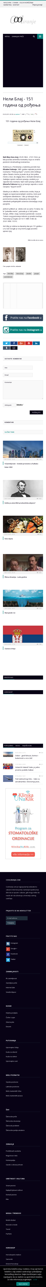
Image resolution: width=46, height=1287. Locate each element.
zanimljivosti (8, 277)
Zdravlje (10, 1144)
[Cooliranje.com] (23, 20)
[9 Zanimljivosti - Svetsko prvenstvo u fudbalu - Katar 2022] (23, 450)
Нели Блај (19, 273)
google (36, 273)
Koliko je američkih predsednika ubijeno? (20, 503)
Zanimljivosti (12, 971)
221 (42, 764)
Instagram (14, 943)
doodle (29, 273)
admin (18, 114)
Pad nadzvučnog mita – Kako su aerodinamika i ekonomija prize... (27, 780)
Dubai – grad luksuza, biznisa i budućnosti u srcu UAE (26, 756)
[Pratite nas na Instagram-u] (23, 334)
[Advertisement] (23, 63)
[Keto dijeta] (23, 525)
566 (42, 752)
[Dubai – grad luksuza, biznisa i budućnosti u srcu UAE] (8, 754)
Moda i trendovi (13, 1213)
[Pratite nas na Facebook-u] (23, 321)
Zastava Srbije (10, 649)
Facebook (14, 954)
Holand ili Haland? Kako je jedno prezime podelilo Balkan (27, 768)
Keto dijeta (9, 539)
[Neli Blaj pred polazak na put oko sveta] (20, 255)
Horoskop (8, 692)
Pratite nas (8, 677)
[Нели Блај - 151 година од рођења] (23, 152)
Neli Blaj (10, 273)
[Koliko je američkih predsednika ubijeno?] (23, 489)
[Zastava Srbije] (23, 635)
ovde (35, 1279)
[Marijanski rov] (23, 599)
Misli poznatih (12, 1075)
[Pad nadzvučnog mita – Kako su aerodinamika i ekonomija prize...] (8, 778)
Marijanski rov (10, 613)
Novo (18, 746)
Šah (7, 1110)
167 (42, 776)
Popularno (8, 746)
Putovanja (11, 1040)
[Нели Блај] (8, 255)
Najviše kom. (27, 746)
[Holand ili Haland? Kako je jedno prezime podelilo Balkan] (8, 766)
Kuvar (8, 1006)
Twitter (13, 959)
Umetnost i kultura (15, 1179)
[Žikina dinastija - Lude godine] (23, 563)
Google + (14, 948)
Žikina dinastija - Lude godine (16, 577)
